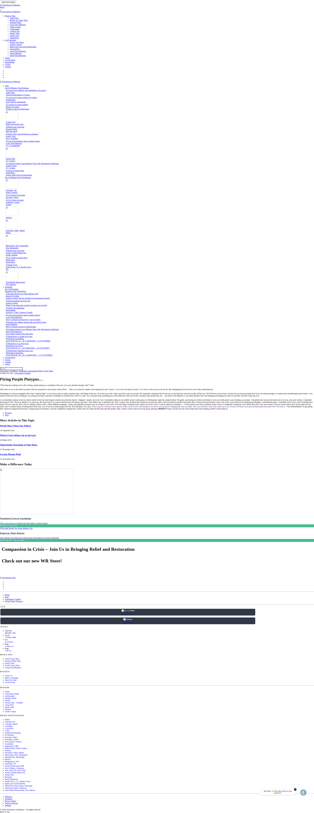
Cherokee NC (10, 722)
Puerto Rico (9, 775)
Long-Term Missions (18, 51)
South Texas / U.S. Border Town (17, 781)
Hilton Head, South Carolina (16, 748)
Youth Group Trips (12, 665)
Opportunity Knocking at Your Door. (19, 445)
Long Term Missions (18, 25)
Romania (8, 777)
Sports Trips (14, 36)
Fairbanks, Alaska (12, 739)
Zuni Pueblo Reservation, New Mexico (20, 790)
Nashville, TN (10, 764)
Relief (74, 2)
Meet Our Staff (11, 680)
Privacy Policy (10, 801)
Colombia (9, 726)
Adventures (8, 2)
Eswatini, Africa (11, 737)
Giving (84, 2)
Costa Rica (9, 728)
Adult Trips (14, 18)
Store (95, 2)
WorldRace (25, 2)
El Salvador (9, 735)
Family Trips (15, 34)
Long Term (9, 705)
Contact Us (9, 646)
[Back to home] (10, 5)
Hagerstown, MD (12, 746)
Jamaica (8, 750)
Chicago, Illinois (11, 724)
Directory (8, 797)
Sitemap (8, 805)
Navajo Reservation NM (14, 766)
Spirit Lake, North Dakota (15, 784)
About (7, 58)
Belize (7, 720)
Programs (8, 287)
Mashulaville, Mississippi (14, 757)
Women (8, 709)
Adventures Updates (23, 373)
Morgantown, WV (12, 762)
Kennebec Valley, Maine (14, 753)
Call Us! (8, 651)
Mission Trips (10, 16)
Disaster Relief (15, 22)
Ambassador (15, 29)
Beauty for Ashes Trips (19, 20)
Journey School (16, 45)
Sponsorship (60, 2)
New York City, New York (15, 770)
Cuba (7, 731)
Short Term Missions (18, 56)
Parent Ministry (16, 53)
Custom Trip (15, 31)
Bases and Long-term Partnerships (23, 47)
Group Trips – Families (14, 703)
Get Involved (10, 60)
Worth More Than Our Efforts (15, 426)
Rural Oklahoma (11, 779)
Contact (8, 67)
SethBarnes (42, 2)
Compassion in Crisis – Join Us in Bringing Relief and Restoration (68, 549)
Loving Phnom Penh (10, 454)
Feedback (8, 799)
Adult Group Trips (12, 659)
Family (7, 700)
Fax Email (9, 642)
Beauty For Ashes (17, 42)
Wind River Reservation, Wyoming (18, 786)
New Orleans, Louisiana (14, 768)
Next (7, 415)
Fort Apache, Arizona (13, 742)
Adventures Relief (12, 694)
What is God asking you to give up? (18, 435)
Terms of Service (11, 803)
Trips (7, 86)
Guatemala (9, 744)
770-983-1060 (10, 637)
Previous (8, 413)
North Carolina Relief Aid (15, 773)
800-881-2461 (10, 633)
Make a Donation (11, 678)
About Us (9, 676)
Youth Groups (15, 27)
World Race (14, 38)
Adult (7, 692)
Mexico (8, 759)
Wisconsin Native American (15, 788)
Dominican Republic (13, 733)
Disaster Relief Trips (13, 661)
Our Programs (10, 40)
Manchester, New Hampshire (16, 755)
